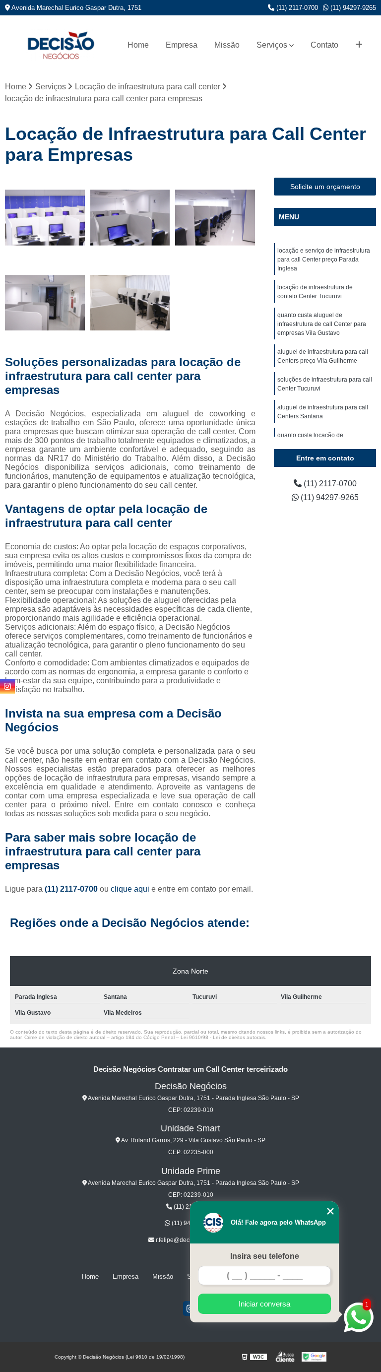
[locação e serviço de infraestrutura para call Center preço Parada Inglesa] (45, 218)
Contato (324, 45)
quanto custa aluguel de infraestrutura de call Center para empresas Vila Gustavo (321, 324)
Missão (227, 45)
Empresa (181, 45)
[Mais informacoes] (359, 45)
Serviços (271, 45)
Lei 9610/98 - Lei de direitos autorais (223, 1037)
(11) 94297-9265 (352, 7)
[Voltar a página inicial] (60, 45)
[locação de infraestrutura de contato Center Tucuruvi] (130, 218)
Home (138, 45)
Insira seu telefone (264, 1256)
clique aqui (130, 889)
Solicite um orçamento (325, 187)
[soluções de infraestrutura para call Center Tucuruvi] (130, 303)
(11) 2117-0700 (296, 7)
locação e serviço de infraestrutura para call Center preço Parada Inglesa (323, 259)
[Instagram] (7, 686)
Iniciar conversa (264, 1304)
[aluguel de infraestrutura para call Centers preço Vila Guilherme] (45, 303)
